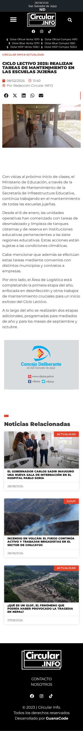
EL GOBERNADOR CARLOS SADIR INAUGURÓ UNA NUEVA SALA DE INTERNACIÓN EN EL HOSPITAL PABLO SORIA (40, 475)
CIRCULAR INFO (13, 54)
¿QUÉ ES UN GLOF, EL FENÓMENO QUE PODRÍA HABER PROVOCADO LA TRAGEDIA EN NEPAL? (40, 609)
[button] (13, 19)
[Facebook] (32, 696)
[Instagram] (41, 696)
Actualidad (35, 54)
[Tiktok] (51, 696)
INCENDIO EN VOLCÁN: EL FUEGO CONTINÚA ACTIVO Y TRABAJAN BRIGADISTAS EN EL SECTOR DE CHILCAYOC (40, 542)
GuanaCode (57, 718)
